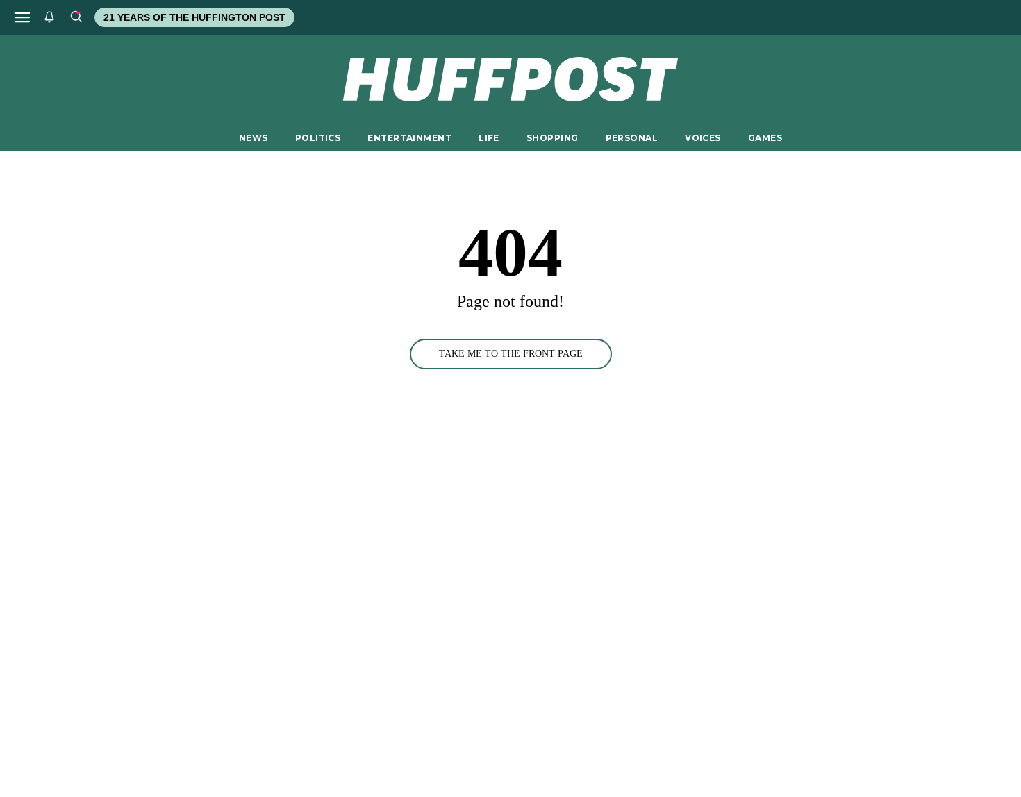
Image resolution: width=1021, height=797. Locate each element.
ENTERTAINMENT (409, 138)
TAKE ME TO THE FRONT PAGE (511, 354)
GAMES (765, 138)
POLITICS (317, 138)
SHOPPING (552, 138)
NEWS (253, 138)
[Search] (75, 17)
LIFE (489, 138)
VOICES (703, 138)
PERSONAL (632, 138)
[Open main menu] (22, 17)
